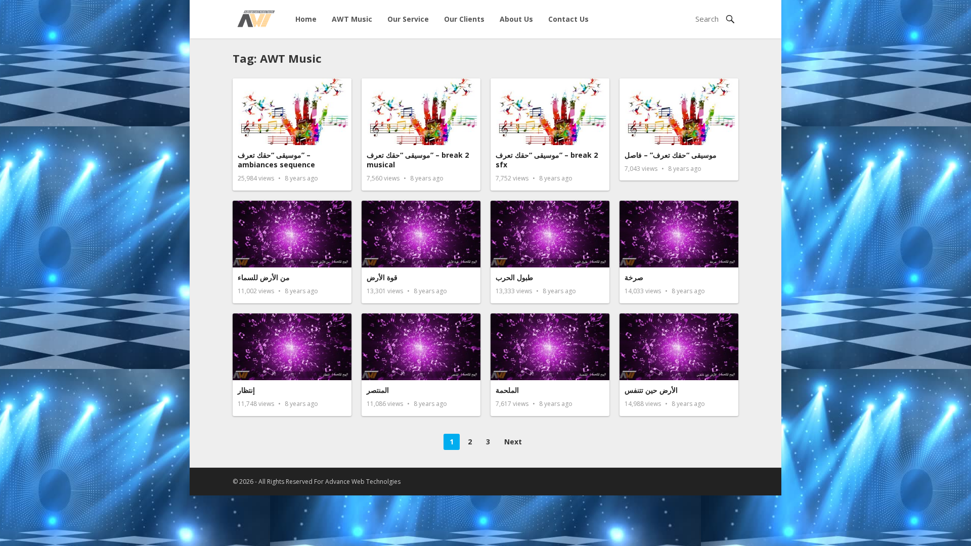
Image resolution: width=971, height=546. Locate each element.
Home (306, 19)
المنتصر (378, 390)
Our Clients (464, 19)
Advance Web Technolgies (363, 481)
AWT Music (352, 19)
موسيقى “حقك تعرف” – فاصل (671, 155)
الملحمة (507, 390)
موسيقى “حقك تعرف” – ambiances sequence (276, 160)
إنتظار (246, 390)
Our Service (408, 19)
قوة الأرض (382, 277)
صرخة (634, 277)
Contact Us (568, 19)
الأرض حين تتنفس (651, 390)
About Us (516, 19)
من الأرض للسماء (264, 277)
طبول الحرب (514, 277)
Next (513, 441)
